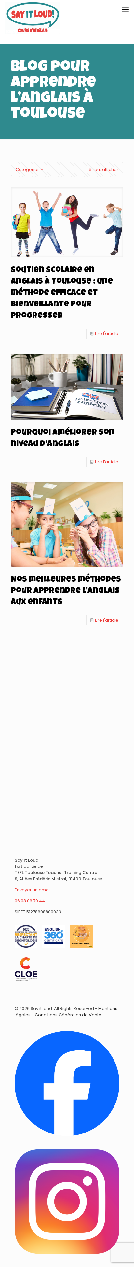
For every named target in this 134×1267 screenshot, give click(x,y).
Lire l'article (106, 334)
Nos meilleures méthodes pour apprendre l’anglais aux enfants (66, 591)
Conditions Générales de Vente (68, 1015)
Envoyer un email (33, 890)
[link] (67, 1083)
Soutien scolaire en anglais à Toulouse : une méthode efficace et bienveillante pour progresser (62, 293)
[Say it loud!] (32, 10)
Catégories (28, 169)
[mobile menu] (125, 9)
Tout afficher (105, 169)
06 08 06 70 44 (30, 901)
